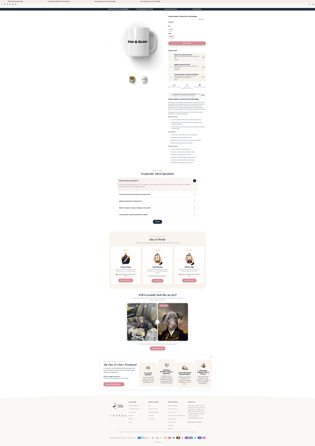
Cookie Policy (171, 422)
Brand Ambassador (134, 405)
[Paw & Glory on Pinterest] (10, 4)
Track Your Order (153, 409)
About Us (131, 415)
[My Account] (309, 4)
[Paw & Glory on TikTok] (13, 4)
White (171, 36)
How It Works (132, 412)
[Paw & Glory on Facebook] (5, 4)
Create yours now (157, 348)
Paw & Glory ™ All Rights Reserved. (129, 438)
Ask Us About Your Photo (114, 384)
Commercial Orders (134, 409)
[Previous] (110, 41)
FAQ (149, 405)
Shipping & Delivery (153, 412)
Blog (130, 422)
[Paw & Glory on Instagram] (7, 4)
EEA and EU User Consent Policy (176, 415)
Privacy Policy (171, 412)
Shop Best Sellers (125, 280)
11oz (170, 29)
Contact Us (151, 415)
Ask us (203, 95)
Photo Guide (157, 280)
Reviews (131, 419)
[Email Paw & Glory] (2, 4)
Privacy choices (157, 442)
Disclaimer (171, 425)
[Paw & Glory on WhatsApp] (15, 4)
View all (157, 221)
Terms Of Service (172, 409)
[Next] (165, 41)
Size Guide (201, 19)
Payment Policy (172, 419)
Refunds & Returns (173, 405)
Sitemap (170, 428)
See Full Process (189, 280)
